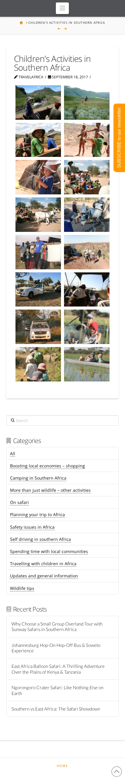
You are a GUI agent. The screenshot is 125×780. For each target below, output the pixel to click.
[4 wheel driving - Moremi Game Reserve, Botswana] (38, 327)
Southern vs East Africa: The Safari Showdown (56, 708)
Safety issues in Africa (32, 527)
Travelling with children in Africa (43, 563)
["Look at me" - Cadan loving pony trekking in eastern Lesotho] (38, 102)
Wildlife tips (22, 588)
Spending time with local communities (49, 551)
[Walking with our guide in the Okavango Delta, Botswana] (38, 364)
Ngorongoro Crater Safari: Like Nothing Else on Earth (57, 690)
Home (62, 766)
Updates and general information (44, 576)
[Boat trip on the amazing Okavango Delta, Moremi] (87, 289)
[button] (62, 8)
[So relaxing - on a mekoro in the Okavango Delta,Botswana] (87, 364)
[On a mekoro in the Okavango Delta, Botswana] (87, 327)
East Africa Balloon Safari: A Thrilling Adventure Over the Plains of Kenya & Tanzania (58, 669)
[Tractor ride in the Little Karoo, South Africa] (38, 140)
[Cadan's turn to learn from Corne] (38, 177)
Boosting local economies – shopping (47, 466)
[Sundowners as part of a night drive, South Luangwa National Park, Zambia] (38, 252)
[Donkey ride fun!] (38, 214)
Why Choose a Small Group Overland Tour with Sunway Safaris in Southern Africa (57, 626)
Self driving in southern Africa (40, 539)
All (12, 453)
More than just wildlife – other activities (50, 490)
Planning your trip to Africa (37, 514)
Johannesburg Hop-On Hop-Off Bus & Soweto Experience (56, 648)
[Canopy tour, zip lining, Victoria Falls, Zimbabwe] (87, 252)
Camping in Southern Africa (38, 478)
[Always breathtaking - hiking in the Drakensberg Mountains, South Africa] (87, 102)
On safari (19, 502)
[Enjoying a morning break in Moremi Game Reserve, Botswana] (38, 289)
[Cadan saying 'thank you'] (87, 214)
